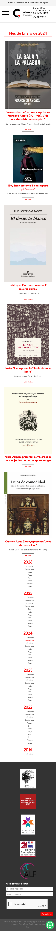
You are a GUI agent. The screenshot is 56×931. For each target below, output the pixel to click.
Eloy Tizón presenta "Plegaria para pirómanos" (28, 187)
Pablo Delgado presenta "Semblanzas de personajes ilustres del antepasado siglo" (28, 458)
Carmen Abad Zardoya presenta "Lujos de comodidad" (28, 543)
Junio (30, 572)
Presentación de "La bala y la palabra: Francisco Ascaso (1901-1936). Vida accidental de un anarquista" (28, 116)
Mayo (30, 575)
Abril (30, 578)
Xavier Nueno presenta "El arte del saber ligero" (28, 370)
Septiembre (29, 569)
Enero (30, 586)
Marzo (29, 581)
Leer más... (28, 129)
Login (28, 927)
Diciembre (30, 598)
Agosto (29, 723)
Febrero (29, 584)
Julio (29, 609)
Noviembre (29, 601)
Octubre (30, 566)
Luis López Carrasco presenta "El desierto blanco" (28, 287)
